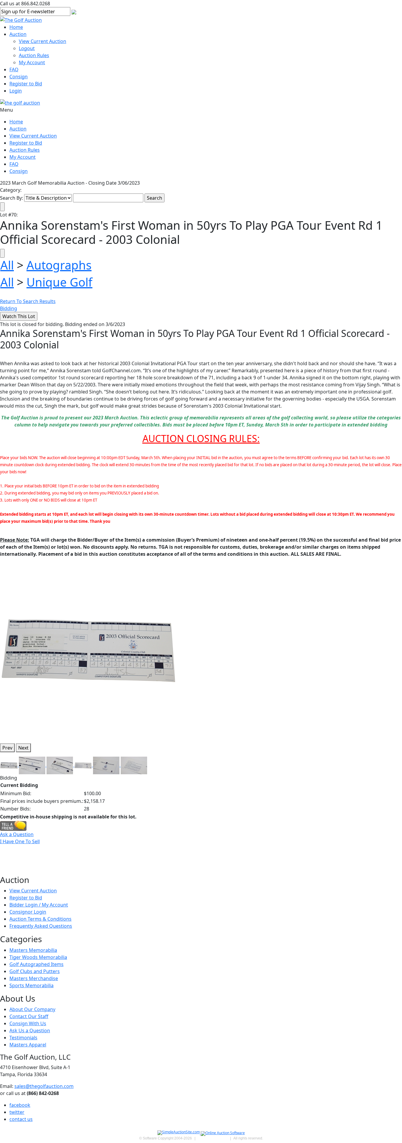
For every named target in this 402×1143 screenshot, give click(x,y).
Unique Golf (59, 282)
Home (16, 27)
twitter (16, 1112)
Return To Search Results (28, 301)
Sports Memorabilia (31, 985)
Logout (27, 48)
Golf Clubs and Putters (34, 971)
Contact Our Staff (28, 1016)
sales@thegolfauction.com (44, 1086)
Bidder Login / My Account (38, 905)
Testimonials (23, 1037)
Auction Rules (34, 55)
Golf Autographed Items (36, 964)
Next (23, 748)
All (7, 265)
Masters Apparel (27, 1044)
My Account (32, 62)
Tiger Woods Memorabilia (38, 957)
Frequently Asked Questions (40, 926)
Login (15, 90)
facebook (19, 1105)
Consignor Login (27, 912)
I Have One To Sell (20, 841)
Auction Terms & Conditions (40, 919)
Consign (18, 76)
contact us (21, 1119)
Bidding (8, 308)
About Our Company (32, 1009)
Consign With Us (27, 1023)
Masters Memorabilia (33, 950)
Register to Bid (25, 83)
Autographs (59, 265)
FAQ (14, 69)
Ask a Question (17, 834)
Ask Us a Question (29, 1030)
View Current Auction (42, 41)
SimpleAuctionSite (212, 1138)
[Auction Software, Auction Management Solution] (179, 1133)
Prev (7, 748)
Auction (17, 34)
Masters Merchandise (33, 978)
